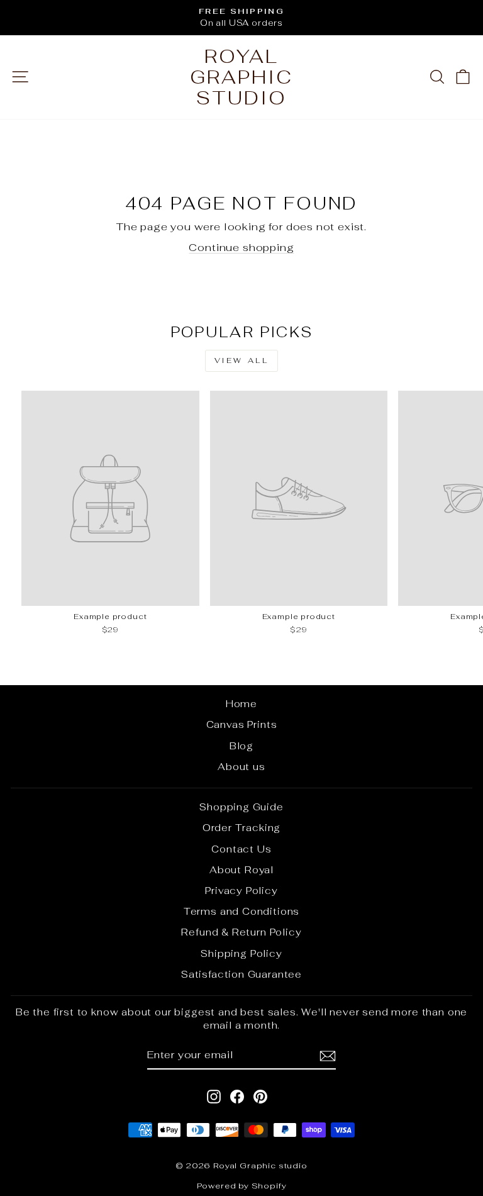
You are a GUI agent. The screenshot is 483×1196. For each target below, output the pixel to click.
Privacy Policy (241, 891)
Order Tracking (242, 828)
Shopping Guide (241, 807)
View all (241, 360)
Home (241, 704)
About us (241, 767)
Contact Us (241, 849)
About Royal (241, 870)
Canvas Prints (241, 724)
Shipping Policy (241, 953)
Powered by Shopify (242, 1185)
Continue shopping (241, 247)
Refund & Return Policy (241, 932)
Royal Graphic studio (241, 77)
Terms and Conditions (242, 911)
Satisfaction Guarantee (241, 974)
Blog (241, 746)
